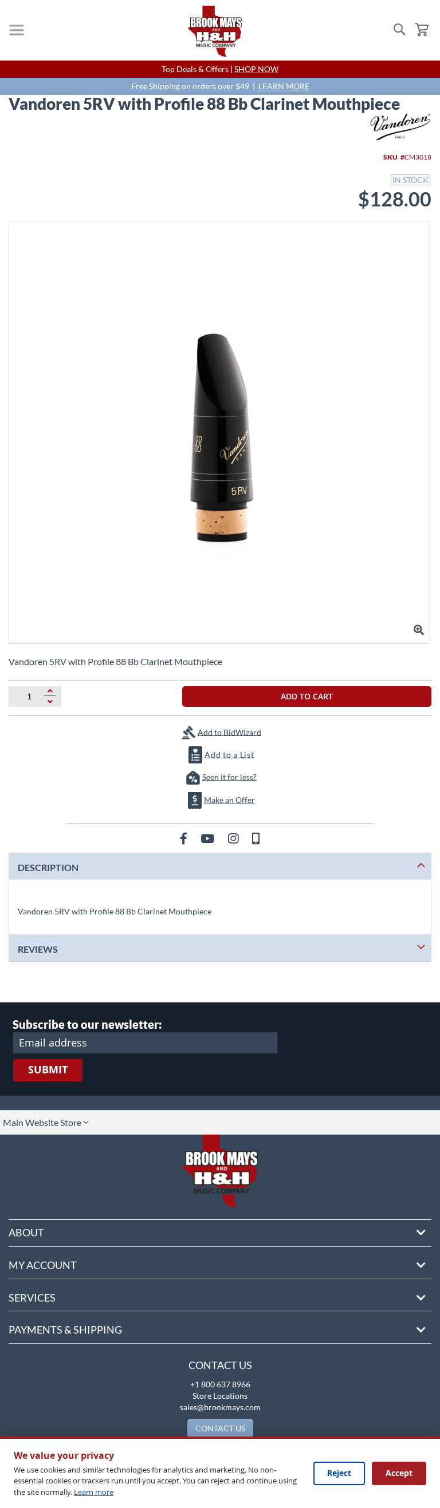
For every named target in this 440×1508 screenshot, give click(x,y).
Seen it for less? (229, 776)
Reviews (38, 949)
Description (48, 867)
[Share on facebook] (184, 838)
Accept (399, 1472)
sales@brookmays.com (220, 1407)
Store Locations (219, 1395)
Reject (339, 1472)
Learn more (93, 1492)
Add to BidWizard (229, 732)
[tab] (220, 866)
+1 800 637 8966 (220, 1384)
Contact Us (220, 1365)
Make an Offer (229, 799)
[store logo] (215, 31)
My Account (43, 1265)
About (26, 1232)
